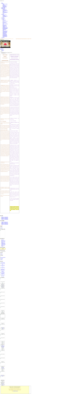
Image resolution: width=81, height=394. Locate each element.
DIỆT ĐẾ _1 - (5, 219)
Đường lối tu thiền (3, 241)
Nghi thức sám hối (3, 243)
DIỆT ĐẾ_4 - (5, 217)
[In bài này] (3, 50)
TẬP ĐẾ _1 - (5, 222)
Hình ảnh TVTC (3, 245)
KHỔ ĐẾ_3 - (5, 224)
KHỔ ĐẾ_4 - (5, 223)
